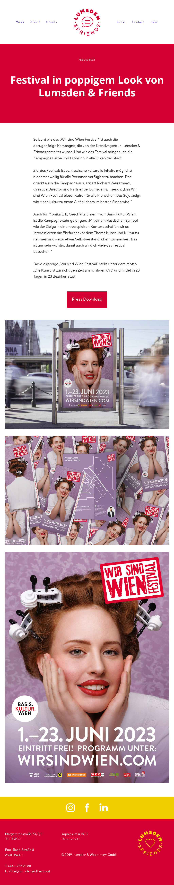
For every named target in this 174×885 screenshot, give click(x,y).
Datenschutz (70, 839)
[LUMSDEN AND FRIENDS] (87, 22)
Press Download (87, 299)
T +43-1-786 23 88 (18, 866)
